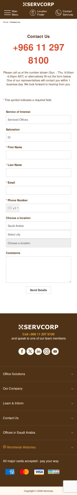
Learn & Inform (13, 403)
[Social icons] (22, 350)
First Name (14, 147)
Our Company (13, 388)
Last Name (14, 165)
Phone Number (17, 200)
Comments (13, 253)
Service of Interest (18, 112)
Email (10, 182)
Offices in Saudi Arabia (19, 432)
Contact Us (11, 418)
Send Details (38, 290)
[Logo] (38, 4)
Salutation (13, 129)
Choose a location (18, 218)
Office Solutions (14, 374)
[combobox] (13, 208)
